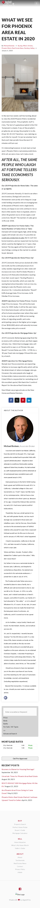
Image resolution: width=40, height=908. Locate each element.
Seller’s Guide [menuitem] (20, 848)
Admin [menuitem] (20, 872)
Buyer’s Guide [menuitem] (20, 830)
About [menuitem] (20, 857)
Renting (26, 48)
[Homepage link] (8, 3)
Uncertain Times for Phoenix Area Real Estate (20, 776)
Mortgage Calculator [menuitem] (20, 833)
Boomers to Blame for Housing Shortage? (18, 769)
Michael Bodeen (9, 46)
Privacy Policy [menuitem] (20, 869)
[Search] (4, 730)
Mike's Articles (28, 46)
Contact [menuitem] (20, 866)
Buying (20, 46)
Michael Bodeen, (19, 446)
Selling (32, 48)
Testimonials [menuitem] (20, 860)
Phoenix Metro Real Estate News (13, 48)
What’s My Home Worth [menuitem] (20, 845)
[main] (20, 405)
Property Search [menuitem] (20, 824)
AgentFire (26, 900)
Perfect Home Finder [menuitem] (20, 827)
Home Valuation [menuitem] (20, 842)
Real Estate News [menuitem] (20, 863)
